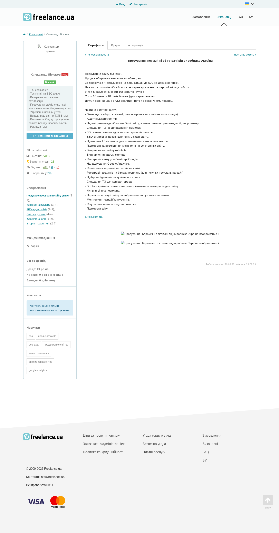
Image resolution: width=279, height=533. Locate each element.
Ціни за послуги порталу (101, 435)
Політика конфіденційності (103, 452)
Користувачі (36, 34)
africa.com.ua (94, 216)
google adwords (47, 336)
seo (31, 336)
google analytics (38, 370)
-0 (58, 167)
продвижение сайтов (56, 344)
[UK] (249, 4)
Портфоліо (96, 45)
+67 (45, 167)
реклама (34, 344)
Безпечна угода (154, 444)
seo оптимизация (39, 353)
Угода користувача (157, 435)
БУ (251, 17)
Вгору (268, 507)
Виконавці (224, 17)
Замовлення (201, 17)
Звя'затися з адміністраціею (104, 444)
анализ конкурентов (40, 361)
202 (49, 173)
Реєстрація (139, 4)
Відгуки (116, 45)
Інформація (135, 45)
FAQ (240, 17)
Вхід (121, 4)
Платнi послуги (154, 452)
